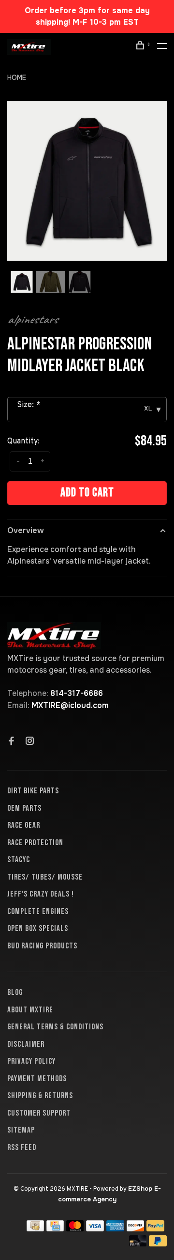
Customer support (39, 1113)
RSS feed (21, 1147)
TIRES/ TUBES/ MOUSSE (45, 877)
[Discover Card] (136, 1229)
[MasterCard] (75, 1229)
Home (16, 77)
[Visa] (95, 1229)
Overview (25, 530)
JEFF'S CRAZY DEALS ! (40, 894)
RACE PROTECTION (35, 843)
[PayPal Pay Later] (158, 1244)
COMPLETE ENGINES (38, 911)
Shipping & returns (40, 1096)
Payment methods (37, 1079)
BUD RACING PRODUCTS (42, 946)
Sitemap (21, 1130)
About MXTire (30, 1010)
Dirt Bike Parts (33, 791)
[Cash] (35, 1229)
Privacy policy (31, 1061)
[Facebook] (11, 742)
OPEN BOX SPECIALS (37, 928)
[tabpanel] (87, 181)
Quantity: (23, 441)
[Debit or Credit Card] (138, 1244)
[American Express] (115, 1229)
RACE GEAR (23, 825)
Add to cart (87, 492)
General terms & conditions (55, 1027)
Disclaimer (25, 1044)
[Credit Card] (55, 1229)
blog (15, 992)
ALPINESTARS (32, 319)
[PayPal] (155, 1229)
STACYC (18, 860)
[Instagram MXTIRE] (30, 742)
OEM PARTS (24, 808)
